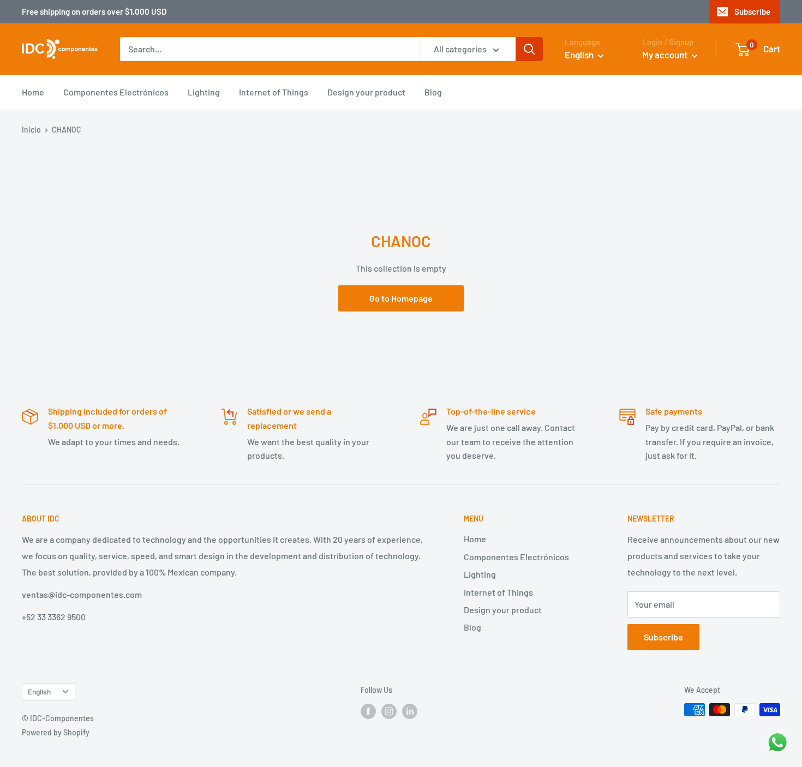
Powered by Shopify (55, 732)
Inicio (31, 129)
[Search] (529, 49)
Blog (433, 92)
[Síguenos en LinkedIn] (409, 710)
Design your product (366, 92)
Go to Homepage (401, 298)
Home (33, 92)
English (39, 691)
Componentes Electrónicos (116, 92)
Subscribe (752, 11)
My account (665, 54)
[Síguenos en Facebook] (368, 710)
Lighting (204, 92)
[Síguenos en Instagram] (389, 710)
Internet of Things (273, 92)
